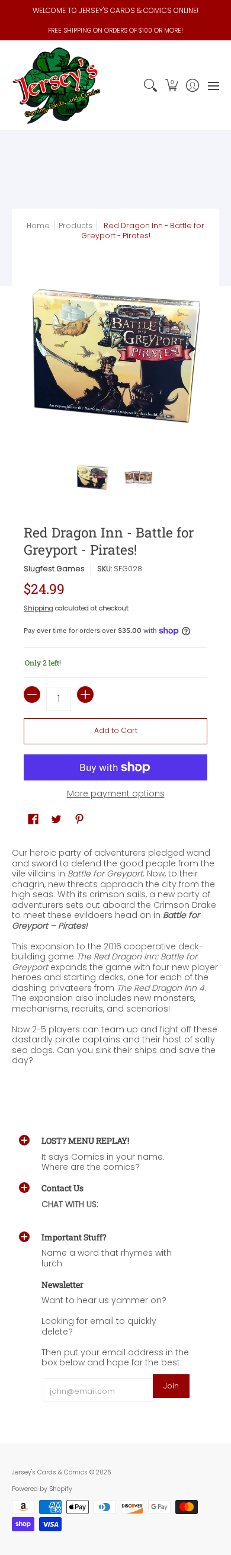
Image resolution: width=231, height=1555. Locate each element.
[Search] (150, 85)
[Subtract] (32, 694)
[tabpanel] (115, 959)
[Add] (85, 694)
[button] (171, 85)
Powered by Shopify (42, 1488)
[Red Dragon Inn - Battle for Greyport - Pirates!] (93, 477)
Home (38, 225)
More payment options (116, 794)
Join (171, 1386)
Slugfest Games (54, 569)
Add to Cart (115, 730)
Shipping (38, 608)
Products (75, 225)
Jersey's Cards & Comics (50, 1472)
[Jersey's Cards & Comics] (56, 85)
